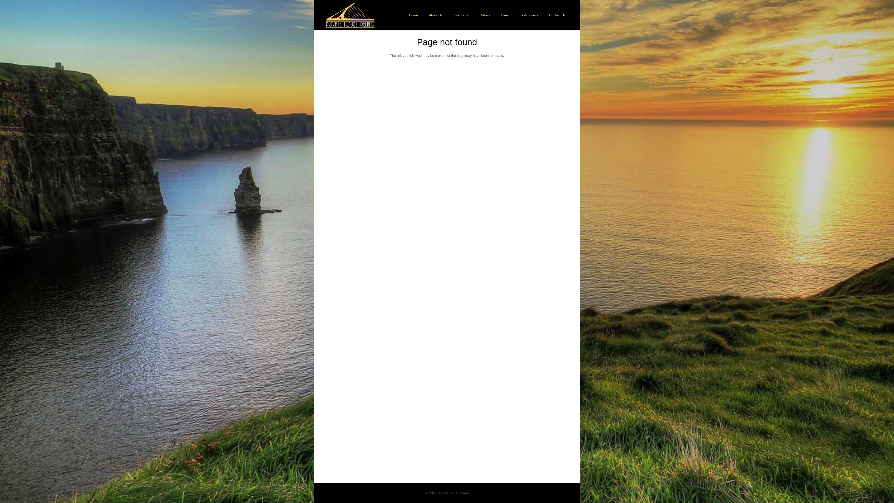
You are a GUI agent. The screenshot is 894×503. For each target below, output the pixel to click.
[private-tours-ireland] (350, 15)
